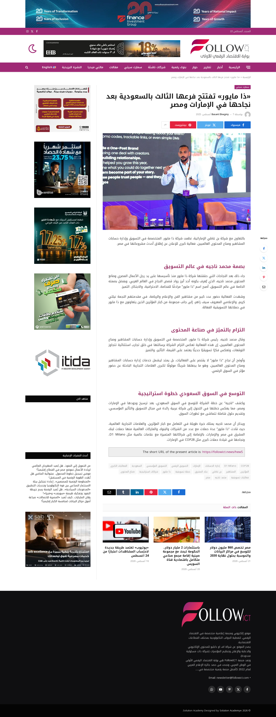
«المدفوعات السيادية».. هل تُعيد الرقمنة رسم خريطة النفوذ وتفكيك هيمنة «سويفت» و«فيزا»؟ (60, 491)
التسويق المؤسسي (156, 465)
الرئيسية (234, 67)
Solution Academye (231, 710)
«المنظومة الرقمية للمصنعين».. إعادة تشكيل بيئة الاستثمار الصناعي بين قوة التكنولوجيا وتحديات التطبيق (58, 483)
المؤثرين (244, 471)
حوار (195, 67)
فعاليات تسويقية (240, 477)
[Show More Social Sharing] (165, 124)
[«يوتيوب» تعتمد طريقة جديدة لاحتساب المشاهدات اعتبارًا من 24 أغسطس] (126, 530)
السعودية (137, 465)
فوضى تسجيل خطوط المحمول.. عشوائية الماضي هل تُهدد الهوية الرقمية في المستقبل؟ (60, 475)
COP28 (245, 465)
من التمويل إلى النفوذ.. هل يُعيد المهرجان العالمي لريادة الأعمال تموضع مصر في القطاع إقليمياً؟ (61, 467)
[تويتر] (264, 258)
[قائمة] (248, 67)
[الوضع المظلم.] (33, 48)
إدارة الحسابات (212, 465)
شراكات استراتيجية (148, 471)
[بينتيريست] (264, 277)
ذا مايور (166, 471)
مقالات (113, 67)
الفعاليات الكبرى (118, 465)
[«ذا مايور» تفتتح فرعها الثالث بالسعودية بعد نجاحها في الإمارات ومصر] (177, 181)
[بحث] (27, 67)
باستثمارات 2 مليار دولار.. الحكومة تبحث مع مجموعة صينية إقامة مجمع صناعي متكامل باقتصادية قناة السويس (181, 556)
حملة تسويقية (182, 471)
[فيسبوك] (264, 248)
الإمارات (196, 465)
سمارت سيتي (133, 67)
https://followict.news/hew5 (222, 452)
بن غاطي (217, 471)
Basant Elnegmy (220, 114)
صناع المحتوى (128, 471)
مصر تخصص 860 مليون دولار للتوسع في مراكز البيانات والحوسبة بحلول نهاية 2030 (230, 552)
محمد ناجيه (220, 477)
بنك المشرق (201, 471)
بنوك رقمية (178, 67)
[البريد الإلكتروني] (264, 287)
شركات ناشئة (156, 67)
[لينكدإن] (264, 267)
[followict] (219, 48)
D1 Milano (230, 465)
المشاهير (231, 471)
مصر (208, 477)
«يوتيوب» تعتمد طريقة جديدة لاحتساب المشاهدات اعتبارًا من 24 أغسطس (126, 552)
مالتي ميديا (95, 67)
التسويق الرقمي (179, 465)
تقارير (207, 67)
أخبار (220, 67)
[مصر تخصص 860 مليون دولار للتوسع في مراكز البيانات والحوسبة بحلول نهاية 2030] (228, 530)
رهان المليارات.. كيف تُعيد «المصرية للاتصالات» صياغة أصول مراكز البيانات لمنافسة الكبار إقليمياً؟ (59, 499)
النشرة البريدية (71, 67)
